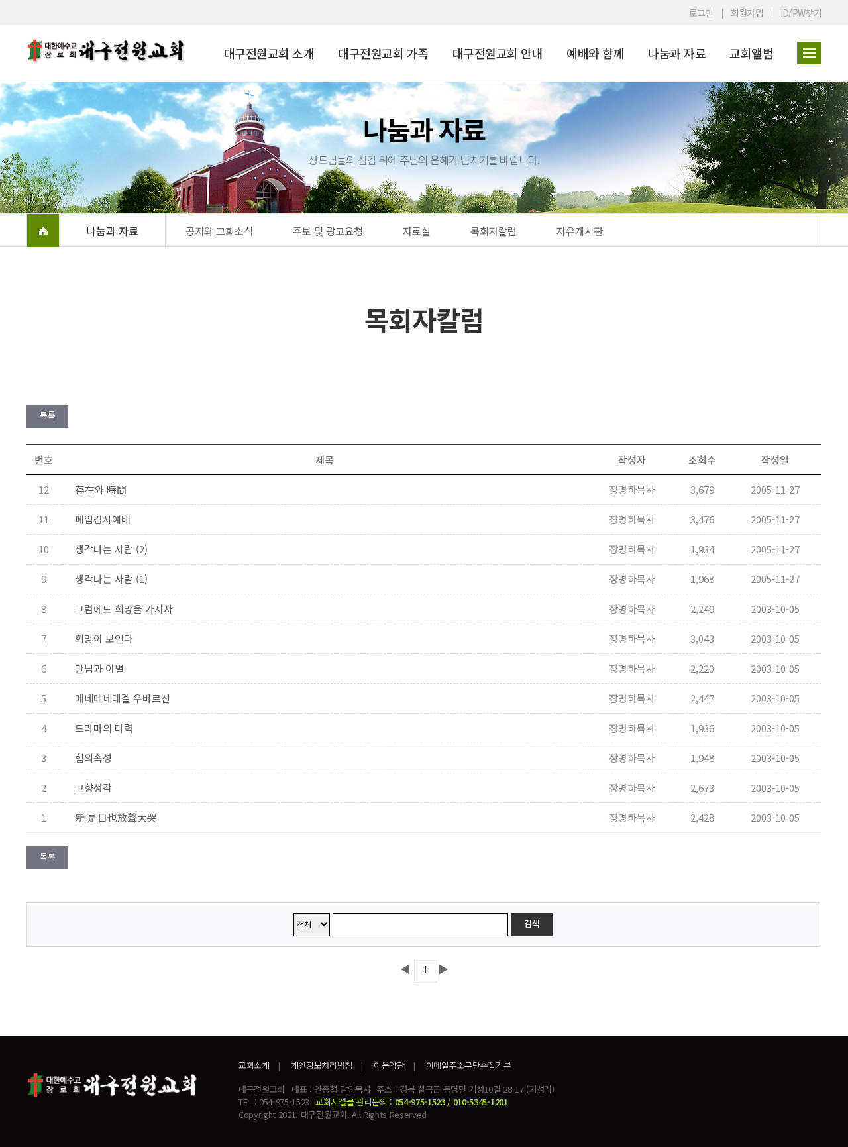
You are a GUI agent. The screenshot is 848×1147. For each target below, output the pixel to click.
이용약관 (389, 1065)
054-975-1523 (420, 1101)
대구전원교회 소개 (269, 53)
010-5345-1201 (480, 1101)
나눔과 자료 (677, 53)
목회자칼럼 (493, 230)
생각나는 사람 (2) (111, 549)
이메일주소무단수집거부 (468, 1065)
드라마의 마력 (104, 728)
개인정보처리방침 (321, 1065)
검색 (531, 923)
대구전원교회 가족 (383, 53)
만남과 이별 (99, 668)
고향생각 (93, 787)
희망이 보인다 (104, 638)
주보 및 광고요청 (328, 230)
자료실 (417, 230)
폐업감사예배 (103, 519)
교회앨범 (751, 53)
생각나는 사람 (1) (111, 579)
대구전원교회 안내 (497, 53)
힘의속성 (93, 758)
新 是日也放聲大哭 (116, 817)
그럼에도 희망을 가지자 (124, 609)
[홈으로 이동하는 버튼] (43, 230)
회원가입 (747, 12)
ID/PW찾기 (801, 12)
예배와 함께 (595, 53)
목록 (47, 415)
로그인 (701, 12)
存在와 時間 (101, 489)
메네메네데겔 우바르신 (122, 698)
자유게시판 (579, 230)
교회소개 (254, 1065)
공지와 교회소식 (219, 230)
